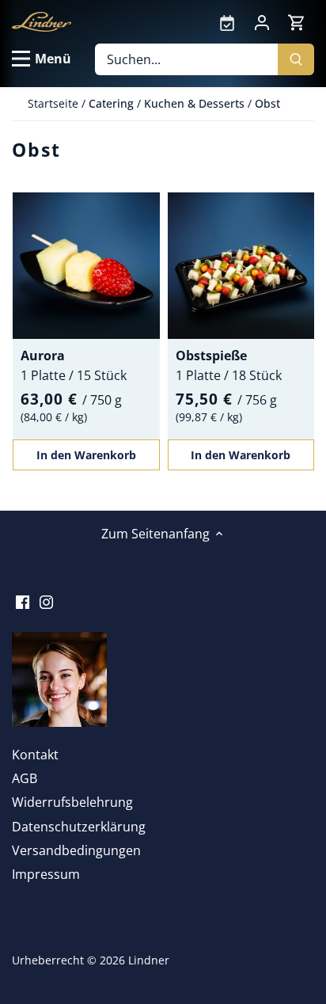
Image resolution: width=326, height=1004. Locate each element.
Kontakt (35, 754)
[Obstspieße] (241, 266)
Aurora (43, 355)
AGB (24, 778)
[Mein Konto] (261, 21)
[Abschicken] (296, 59)
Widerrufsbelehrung (72, 802)
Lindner (148, 960)
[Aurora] (86, 266)
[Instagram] (46, 600)
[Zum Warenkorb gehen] (296, 22)
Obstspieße (211, 355)
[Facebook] (22, 600)
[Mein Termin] (227, 21)
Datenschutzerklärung (79, 826)
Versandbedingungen (76, 850)
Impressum (46, 874)
